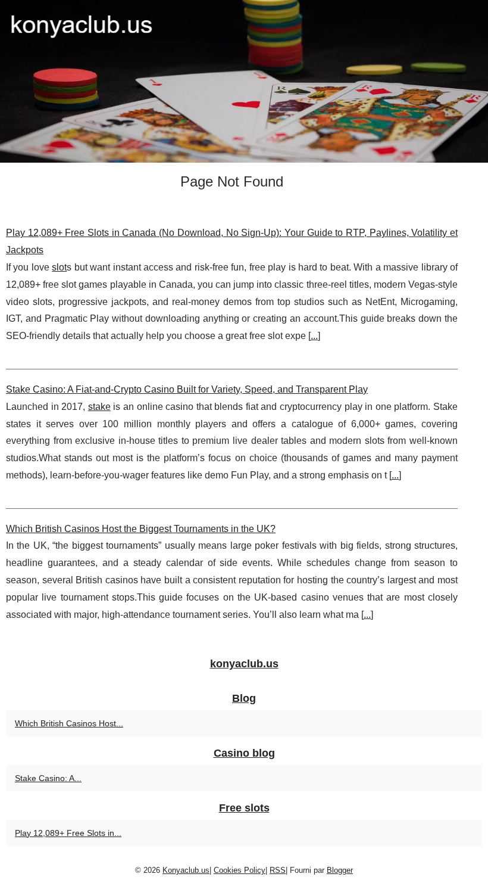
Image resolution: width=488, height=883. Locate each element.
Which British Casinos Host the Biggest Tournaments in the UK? (141, 529)
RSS (278, 870)
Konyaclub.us (185, 870)
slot (59, 267)
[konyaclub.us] (244, 81)
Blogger (340, 870)
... (314, 336)
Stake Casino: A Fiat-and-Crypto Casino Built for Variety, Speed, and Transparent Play (187, 389)
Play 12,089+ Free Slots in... (68, 833)
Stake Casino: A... (48, 778)
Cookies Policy (239, 870)
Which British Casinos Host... (69, 723)
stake (99, 407)
